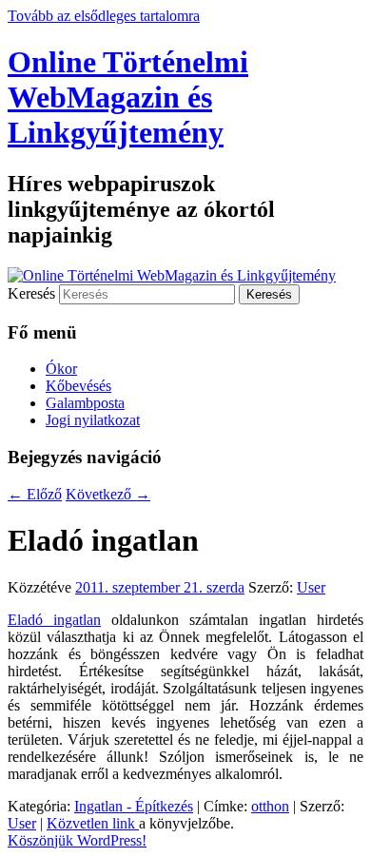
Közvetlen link (93, 823)
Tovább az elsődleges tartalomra (104, 16)
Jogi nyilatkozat (93, 420)
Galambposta (85, 403)
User (311, 587)
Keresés (31, 293)
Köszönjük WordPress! (77, 840)
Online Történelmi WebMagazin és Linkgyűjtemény (128, 97)
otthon (270, 806)
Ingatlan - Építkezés (133, 806)
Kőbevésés (78, 386)
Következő (108, 494)
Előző (35, 494)
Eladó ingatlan (54, 620)
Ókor (61, 368)
